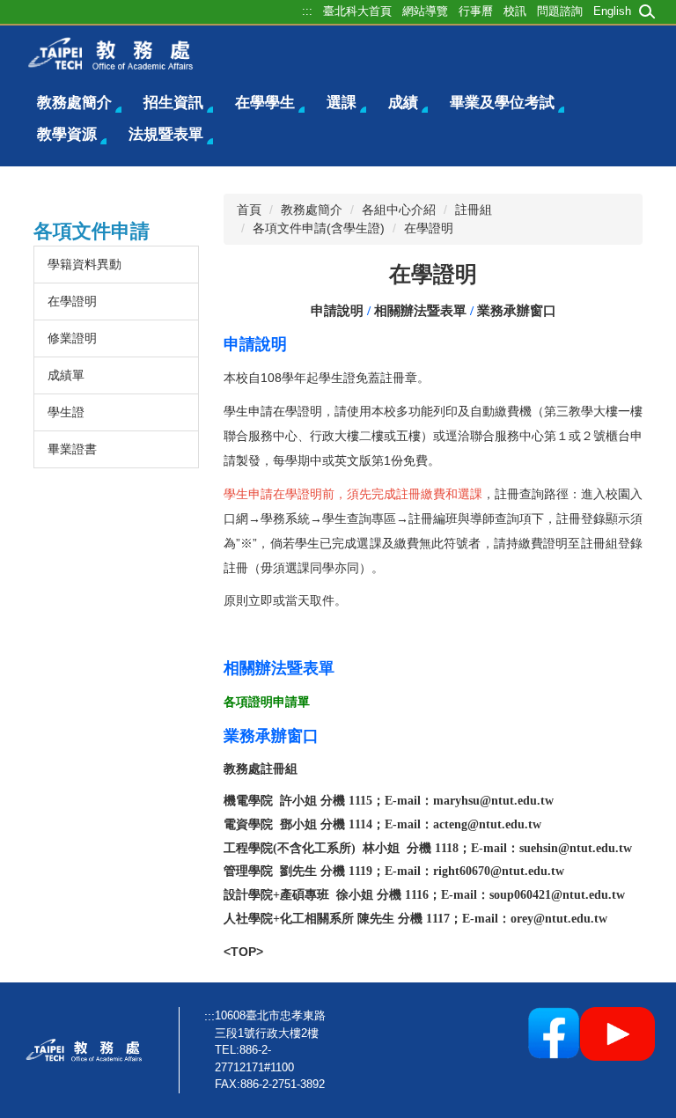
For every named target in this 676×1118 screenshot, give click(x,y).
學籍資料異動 (84, 264)
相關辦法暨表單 (420, 311)
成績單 (66, 375)
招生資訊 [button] (173, 102)
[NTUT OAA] (87, 1050)
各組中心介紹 (399, 209)
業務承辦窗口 (516, 311)
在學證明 (72, 301)
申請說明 (337, 311)
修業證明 (72, 338)
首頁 (249, 209)
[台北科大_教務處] (115, 53)
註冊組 (473, 209)
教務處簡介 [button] (74, 102)
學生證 (66, 412)
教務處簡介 (311, 209)
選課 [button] (341, 102)
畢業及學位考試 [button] (502, 102)
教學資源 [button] (67, 134)
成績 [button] (403, 102)
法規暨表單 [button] (166, 134)
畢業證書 (72, 449)
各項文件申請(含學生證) (319, 228)
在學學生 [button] (265, 102)
